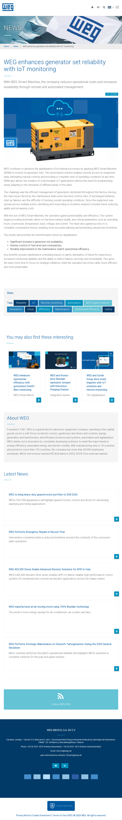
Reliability (21, 302)
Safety (108, 309)
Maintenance (62, 309)
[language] (111, 7)
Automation (74, 302)
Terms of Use (59, 815)
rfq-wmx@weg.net (74, 755)
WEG (7, 7)
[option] (24, 374)
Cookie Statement (41, 815)
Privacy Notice (23, 815)
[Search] (104, 7)
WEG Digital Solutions (98, 302)
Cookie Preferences (64, 806)
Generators (15, 309)
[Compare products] (98, 7)
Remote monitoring (51, 302)
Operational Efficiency (87, 309)
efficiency (44, 309)
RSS (70, 815)
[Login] (92, 7)
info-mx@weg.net (63, 751)
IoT (34, 302)
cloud (30, 309)
